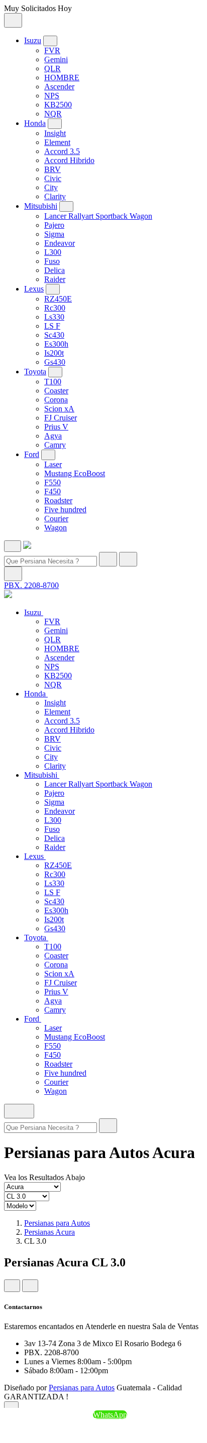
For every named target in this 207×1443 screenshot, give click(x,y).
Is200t (54, 353)
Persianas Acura (49, 1232)
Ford (31, 454)
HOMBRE (61, 77)
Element (57, 142)
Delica (54, 270)
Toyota (35, 371)
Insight (55, 133)
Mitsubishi (40, 206)
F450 (52, 491)
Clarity (55, 196)
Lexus (34, 288)
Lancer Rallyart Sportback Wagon (98, 216)
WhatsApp (110, 1414)
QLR (52, 68)
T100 (52, 381)
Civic (52, 178)
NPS (51, 95)
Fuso (52, 261)
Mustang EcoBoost (74, 473)
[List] (30, 1285)
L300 (52, 252)
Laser (53, 464)
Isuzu (32, 40)
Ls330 (54, 317)
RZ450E (58, 299)
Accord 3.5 (62, 151)
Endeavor (59, 243)
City (51, 187)
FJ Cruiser (60, 417)
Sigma (54, 234)
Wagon (55, 527)
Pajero (54, 225)
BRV (52, 169)
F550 (52, 482)
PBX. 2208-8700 (31, 585)
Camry (55, 445)
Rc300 (54, 308)
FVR (52, 50)
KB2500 (58, 104)
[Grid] (12, 1285)
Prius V (56, 426)
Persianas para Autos (57, 1223)
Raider (54, 279)
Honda (35, 123)
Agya (53, 435)
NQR (53, 113)
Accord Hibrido (69, 160)
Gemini (56, 59)
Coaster (56, 390)
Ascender (59, 86)
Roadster (58, 500)
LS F (52, 326)
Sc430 (54, 335)
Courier (56, 518)
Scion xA (59, 408)
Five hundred (65, 509)
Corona (56, 399)
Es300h (56, 344)
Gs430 (54, 362)
